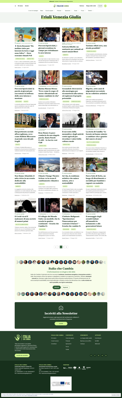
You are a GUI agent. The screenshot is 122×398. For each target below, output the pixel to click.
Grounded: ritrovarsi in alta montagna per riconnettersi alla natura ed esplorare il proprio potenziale (72, 93)
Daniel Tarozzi (41, 238)
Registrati (65, 287)
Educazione (42, 229)
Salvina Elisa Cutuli (66, 110)
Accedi (100, 6)
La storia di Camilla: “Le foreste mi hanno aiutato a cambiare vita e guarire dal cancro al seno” (96, 135)
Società (41, 56)
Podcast (68, 341)
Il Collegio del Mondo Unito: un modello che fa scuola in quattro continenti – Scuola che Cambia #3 (49, 221)
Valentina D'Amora (90, 60)
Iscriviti (61, 323)
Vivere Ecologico (91, 51)
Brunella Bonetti (42, 108)
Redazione (17, 110)
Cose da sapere (70, 338)
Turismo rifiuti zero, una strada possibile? (96, 47)
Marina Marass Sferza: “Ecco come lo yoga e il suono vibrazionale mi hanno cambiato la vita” (48, 92)
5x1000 (97, 341)
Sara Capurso (89, 195)
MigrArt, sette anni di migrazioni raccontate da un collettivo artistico (96, 91)
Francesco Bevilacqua (91, 105)
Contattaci (54, 344)
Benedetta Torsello (66, 63)
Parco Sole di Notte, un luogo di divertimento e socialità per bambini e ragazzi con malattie (96, 179)
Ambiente (65, 54)
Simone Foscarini (42, 65)
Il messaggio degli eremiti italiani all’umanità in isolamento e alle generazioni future (94, 221)
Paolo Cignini (18, 67)
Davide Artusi (18, 153)
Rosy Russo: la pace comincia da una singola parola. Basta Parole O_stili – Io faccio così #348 (48, 138)
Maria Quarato (18, 233)
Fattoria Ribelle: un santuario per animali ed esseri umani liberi (72, 49)
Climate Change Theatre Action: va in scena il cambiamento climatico (48, 178)
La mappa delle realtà (86, 338)
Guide (67, 349)
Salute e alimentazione (22, 224)
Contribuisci (98, 338)
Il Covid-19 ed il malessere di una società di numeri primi (25, 218)
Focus (67, 346)
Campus (82, 344)
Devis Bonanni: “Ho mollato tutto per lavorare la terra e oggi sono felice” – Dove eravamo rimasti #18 (24, 51)
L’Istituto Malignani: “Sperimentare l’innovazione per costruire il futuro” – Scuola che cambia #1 (71, 221)
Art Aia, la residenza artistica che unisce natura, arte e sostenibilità (70, 179)
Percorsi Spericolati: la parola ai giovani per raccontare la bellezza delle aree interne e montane (24, 93)
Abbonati (56, 287)
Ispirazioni (68, 344)
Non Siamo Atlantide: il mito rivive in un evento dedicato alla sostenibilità (25, 179)
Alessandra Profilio (90, 238)
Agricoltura (42, 145)
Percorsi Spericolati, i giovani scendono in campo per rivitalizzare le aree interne (48, 49)
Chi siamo (53, 338)
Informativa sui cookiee (32, 395)
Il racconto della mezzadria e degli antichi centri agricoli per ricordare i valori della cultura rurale (73, 136)
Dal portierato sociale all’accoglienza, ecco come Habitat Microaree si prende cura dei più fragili (25, 136)
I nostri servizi (55, 341)
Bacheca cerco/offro (85, 341)
